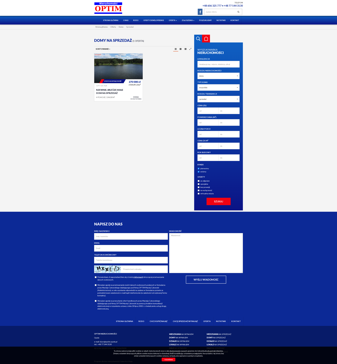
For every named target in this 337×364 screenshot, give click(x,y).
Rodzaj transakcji (207, 94)
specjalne (204, 184)
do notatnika (136, 98)
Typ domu (202, 82)
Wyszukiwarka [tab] (198, 39)
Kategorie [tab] (206, 39)
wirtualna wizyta (207, 193)
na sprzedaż (219, 334)
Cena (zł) (202, 105)
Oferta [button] (172, 20)
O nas (125, 20)
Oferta (207, 321)
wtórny (203, 171)
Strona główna (110, 20)
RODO (135, 20)
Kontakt (235, 20)
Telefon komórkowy (105, 255)
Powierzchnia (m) (206, 117)
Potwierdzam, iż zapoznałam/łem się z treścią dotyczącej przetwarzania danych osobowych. (130, 278)
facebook (200, 12)
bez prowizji (205, 187)
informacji (138, 277)
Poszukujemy (205, 20)
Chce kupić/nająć (158, 321)
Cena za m (202, 140)
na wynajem (181, 334)
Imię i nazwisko (102, 231)
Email (97, 243)
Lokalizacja (203, 59)
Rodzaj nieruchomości (209, 70)
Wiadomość (175, 231)
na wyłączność (206, 190)
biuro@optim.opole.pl (108, 342)
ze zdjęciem (205, 181)
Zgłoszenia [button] (187, 20)
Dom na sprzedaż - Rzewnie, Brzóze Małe (118, 77)
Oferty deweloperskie (153, 20)
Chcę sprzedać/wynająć (185, 321)
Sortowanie (102, 49)
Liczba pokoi (203, 129)
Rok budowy (204, 152)
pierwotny (204, 168)
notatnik (221, 20)
